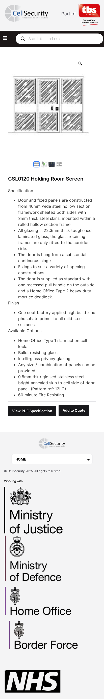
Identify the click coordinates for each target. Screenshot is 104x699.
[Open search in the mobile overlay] (59, 39)
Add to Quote (74, 410)
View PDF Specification (32, 411)
